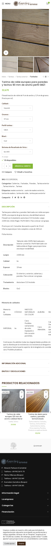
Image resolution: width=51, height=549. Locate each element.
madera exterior (17, 190)
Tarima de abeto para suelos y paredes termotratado (37, 416)
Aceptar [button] (21, 543)
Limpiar (6, 157)
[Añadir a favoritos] (22, 392)
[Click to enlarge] (6, 52)
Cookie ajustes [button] (9, 543)
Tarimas (11, 77)
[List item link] (25, 471)
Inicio (4, 77)
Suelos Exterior (35, 426)
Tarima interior (9, 186)
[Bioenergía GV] (13, 446)
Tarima (15, 422)
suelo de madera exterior (34, 190)
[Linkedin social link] (21, 197)
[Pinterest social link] (18, 197)
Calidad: (5, 103)
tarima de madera (8, 193)
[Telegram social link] (24, 197)
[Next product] (48, 77)
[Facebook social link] (12, 197)
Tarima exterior (22, 77)
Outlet (11, 422)
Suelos (43, 426)
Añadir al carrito (22, 166)
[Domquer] (38, 446)
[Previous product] (43, 77)
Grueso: (5, 114)
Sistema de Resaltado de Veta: (14, 147)
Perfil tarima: (7, 125)
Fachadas (34, 77)
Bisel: (4, 136)
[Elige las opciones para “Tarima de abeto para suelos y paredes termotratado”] (46, 396)
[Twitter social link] (15, 197)
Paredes (32, 183)
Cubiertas (15, 183)
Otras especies (34, 428)
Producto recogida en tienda (37, 430)
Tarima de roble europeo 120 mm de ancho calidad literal (13, 416)
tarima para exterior (37, 193)
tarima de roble (22, 193)
